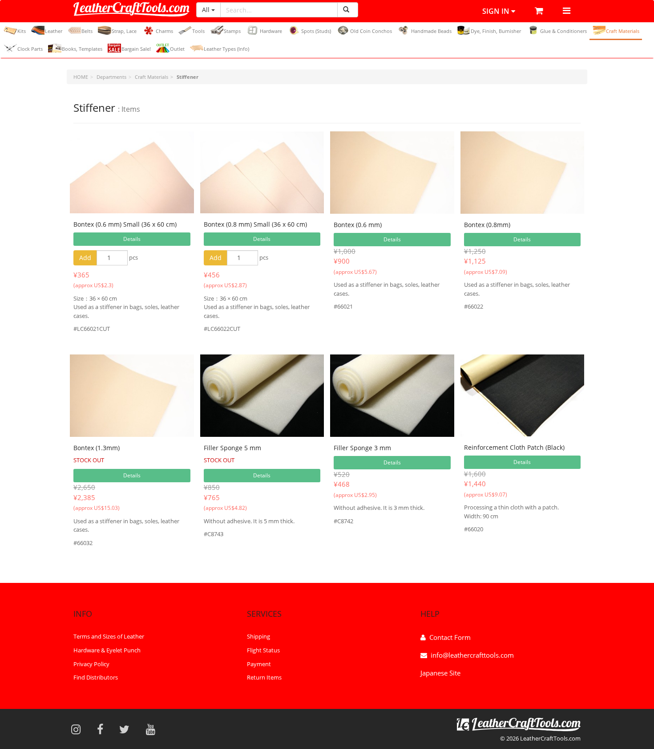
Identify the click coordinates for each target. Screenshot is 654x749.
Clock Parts (30, 48)
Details (132, 239)
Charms (164, 31)
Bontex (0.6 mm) (358, 224)
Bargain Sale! (136, 48)
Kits (21, 31)
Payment (259, 664)
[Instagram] (78, 729)
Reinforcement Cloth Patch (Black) (514, 447)
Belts (87, 31)
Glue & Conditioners (563, 31)
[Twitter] (127, 729)
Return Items (264, 677)
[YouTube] (153, 729)
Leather (53, 31)
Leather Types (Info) (226, 48)
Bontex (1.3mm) (96, 448)
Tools (198, 31)
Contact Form (450, 637)
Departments (111, 76)
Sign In (496, 11)
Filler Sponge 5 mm (232, 448)
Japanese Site (440, 672)
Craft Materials (622, 31)
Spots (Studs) (316, 31)
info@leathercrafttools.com (472, 655)
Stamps (232, 31)
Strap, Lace (124, 31)
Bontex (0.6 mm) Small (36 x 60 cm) (125, 224)
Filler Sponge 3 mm (362, 448)
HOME (80, 76)
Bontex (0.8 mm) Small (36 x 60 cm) (255, 224)
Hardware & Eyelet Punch (107, 650)
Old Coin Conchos (371, 31)
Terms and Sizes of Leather (108, 636)
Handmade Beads (431, 31)
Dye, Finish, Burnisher (496, 31)
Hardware (271, 31)
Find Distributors (95, 677)
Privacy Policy (91, 664)
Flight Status (263, 650)
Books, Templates (82, 48)
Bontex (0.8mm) (487, 224)
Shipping (258, 636)
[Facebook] (103, 729)
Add (85, 257)
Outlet (177, 48)
